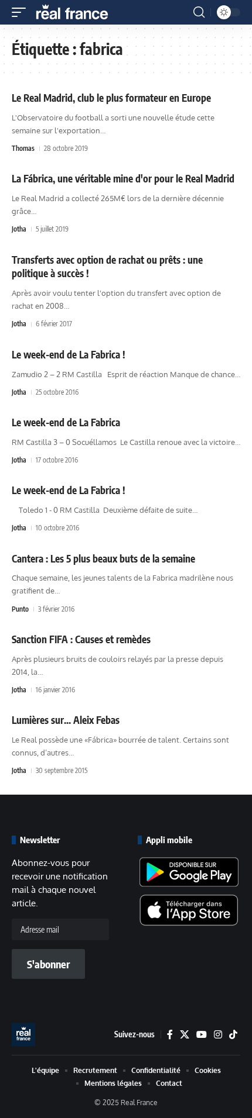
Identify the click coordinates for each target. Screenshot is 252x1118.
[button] (22, 12)
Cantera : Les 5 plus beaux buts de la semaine (103, 558)
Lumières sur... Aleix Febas (66, 719)
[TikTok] (233, 1035)
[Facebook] (170, 1035)
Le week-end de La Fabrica (66, 422)
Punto (20, 609)
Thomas (23, 148)
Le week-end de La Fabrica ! (68, 354)
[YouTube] (201, 1035)
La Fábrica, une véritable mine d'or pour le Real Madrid (123, 178)
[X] (184, 1035)
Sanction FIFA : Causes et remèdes (81, 639)
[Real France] (77, 12)
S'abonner (48, 964)
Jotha (19, 229)
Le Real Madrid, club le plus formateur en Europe (111, 97)
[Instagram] (218, 1035)
